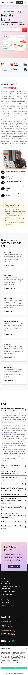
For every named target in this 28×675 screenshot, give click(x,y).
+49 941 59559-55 (7, 625)
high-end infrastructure (17, 417)
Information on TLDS (7, 594)
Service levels (5, 597)
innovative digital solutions (10, 432)
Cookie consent (5, 602)
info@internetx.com (8, 626)
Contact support (5, 581)
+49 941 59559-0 (7, 624)
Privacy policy (5, 600)
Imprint (3, 578)
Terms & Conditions (6, 584)
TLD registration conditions (8, 591)
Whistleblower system (7, 605)
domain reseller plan (12, 453)
